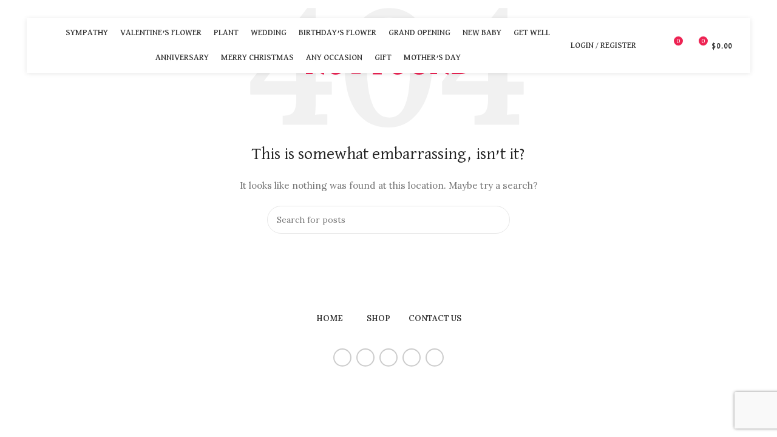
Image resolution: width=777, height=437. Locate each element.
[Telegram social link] (435, 357)
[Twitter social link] (365, 357)
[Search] (652, 45)
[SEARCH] (496, 220)
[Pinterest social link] (388, 357)
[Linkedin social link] (411, 357)
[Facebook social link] (342, 357)
